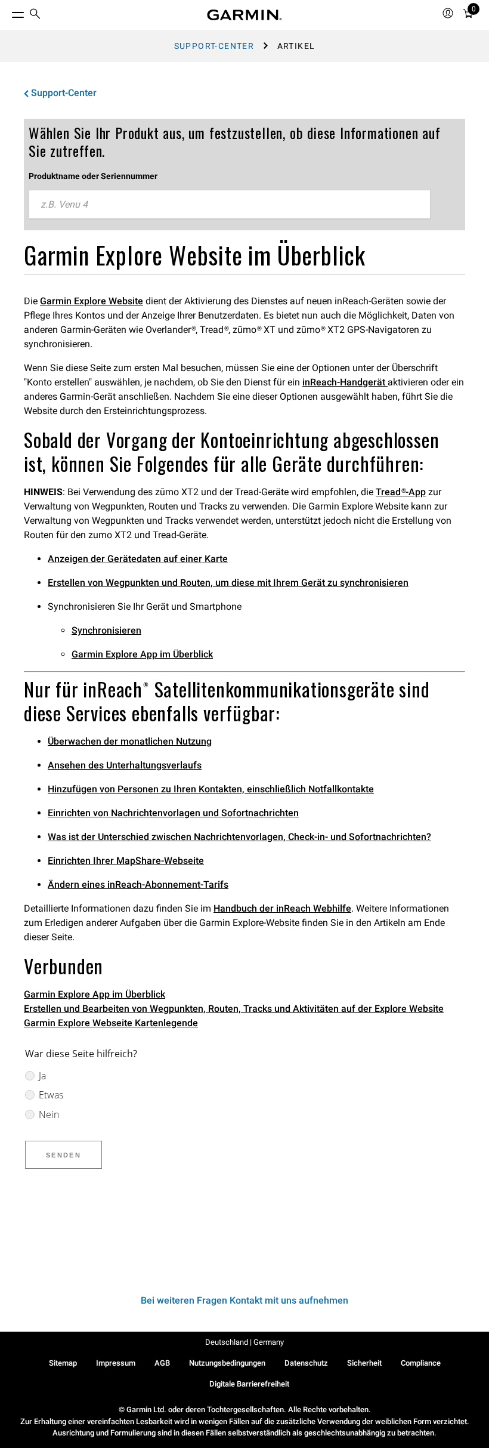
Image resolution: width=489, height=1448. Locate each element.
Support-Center (214, 46)
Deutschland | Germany (244, 1342)
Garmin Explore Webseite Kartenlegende (111, 1023)
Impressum (115, 1363)
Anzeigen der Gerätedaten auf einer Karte (138, 558)
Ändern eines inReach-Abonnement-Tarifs (138, 884)
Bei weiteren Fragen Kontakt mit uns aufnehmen (244, 1300)
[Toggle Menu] (7, 12)
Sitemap (63, 1363)
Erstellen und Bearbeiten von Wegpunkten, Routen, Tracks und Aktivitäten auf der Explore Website (234, 1008)
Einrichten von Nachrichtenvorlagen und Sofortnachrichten (173, 813)
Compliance (421, 1363)
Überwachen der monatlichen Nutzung (130, 741)
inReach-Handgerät (345, 382)
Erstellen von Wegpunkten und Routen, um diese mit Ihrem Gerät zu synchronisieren (228, 582)
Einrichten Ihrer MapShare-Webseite (126, 860)
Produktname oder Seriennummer (93, 176)
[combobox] (230, 205)
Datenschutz (306, 1363)
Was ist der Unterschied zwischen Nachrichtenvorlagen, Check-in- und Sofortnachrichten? (239, 836)
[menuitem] (35, 15)
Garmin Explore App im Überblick (142, 654)
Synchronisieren (106, 630)
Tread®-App (401, 492)
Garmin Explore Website (91, 301)
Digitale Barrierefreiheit (249, 1383)
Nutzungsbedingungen (227, 1363)
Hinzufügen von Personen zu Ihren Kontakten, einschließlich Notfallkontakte (211, 789)
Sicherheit (364, 1363)
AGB (162, 1363)
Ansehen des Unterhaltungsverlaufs (125, 765)
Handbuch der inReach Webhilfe (282, 908)
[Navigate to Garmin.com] (244, 15)
